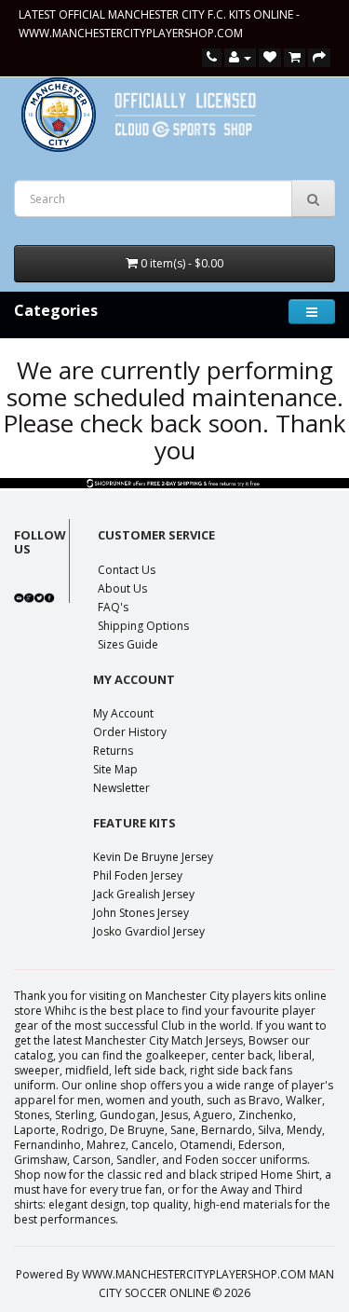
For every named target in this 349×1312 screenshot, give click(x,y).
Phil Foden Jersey (137, 875)
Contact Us (126, 570)
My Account (123, 713)
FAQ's (113, 607)
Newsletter (121, 788)
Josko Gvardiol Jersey (149, 931)
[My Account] (240, 57)
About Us (122, 588)
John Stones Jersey (141, 913)
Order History (130, 732)
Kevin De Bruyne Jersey (153, 857)
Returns (113, 750)
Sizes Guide (128, 644)
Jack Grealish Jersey (144, 894)
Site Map (115, 769)
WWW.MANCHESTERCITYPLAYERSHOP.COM (131, 33)
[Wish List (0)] (269, 57)
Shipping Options (143, 626)
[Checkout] (319, 57)
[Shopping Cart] (295, 57)
